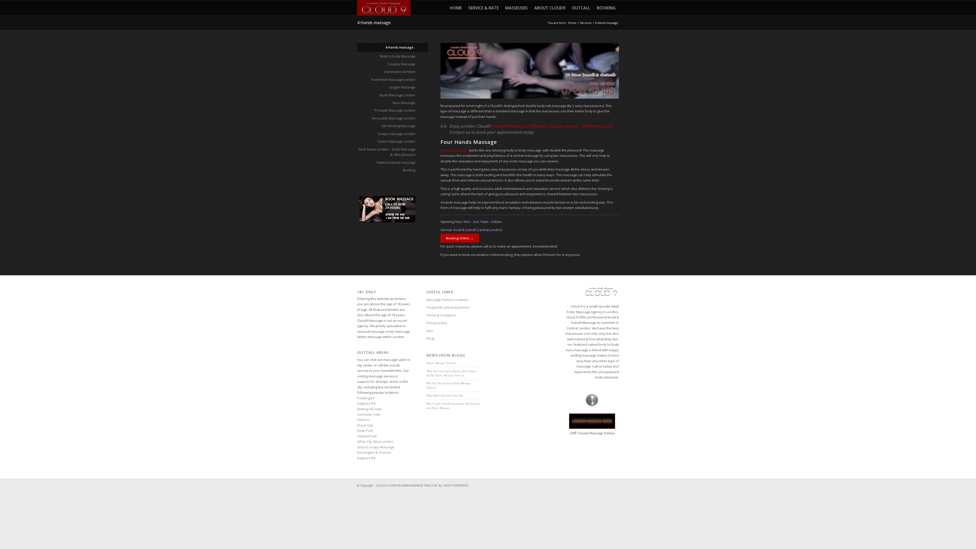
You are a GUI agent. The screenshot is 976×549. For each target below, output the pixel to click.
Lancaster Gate (369, 414)
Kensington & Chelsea (374, 452)
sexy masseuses (504, 169)
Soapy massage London (396, 133)
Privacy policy (436, 323)
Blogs (430, 338)
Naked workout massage (396, 162)
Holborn (363, 419)
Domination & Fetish (400, 71)
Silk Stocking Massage (398, 126)
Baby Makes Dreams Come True (445, 395)
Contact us (459, 132)
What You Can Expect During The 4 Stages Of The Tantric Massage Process (451, 373)
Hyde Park (365, 430)
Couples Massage (401, 64)
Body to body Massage (397, 56)
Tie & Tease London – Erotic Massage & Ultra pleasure (386, 152)
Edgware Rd (366, 403)
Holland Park (367, 436)
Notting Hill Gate (369, 409)
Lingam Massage (402, 87)
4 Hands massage (374, 22)
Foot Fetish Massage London (393, 79)
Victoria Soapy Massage (375, 447)
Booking (409, 170)
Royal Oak (365, 425)
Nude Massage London (397, 95)
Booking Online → (460, 238)
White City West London (375, 441)
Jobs (429, 330)
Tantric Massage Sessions (441, 363)
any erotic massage (518, 161)
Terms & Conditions (441, 315)
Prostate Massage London (395, 110)
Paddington (366, 398)
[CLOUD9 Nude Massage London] (383, 8)
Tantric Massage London (396, 141)
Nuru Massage (404, 102)
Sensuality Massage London (393, 118)
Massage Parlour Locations (447, 299)
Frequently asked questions (448, 307)
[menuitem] (456, 8)
